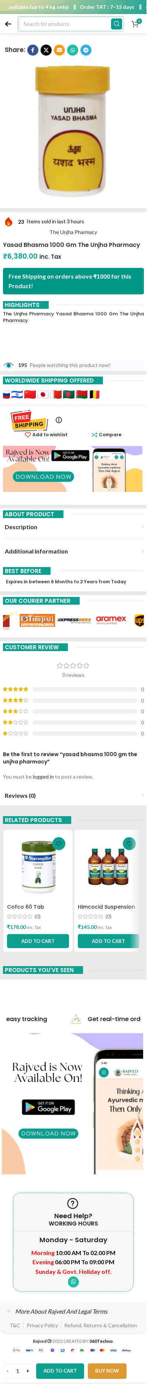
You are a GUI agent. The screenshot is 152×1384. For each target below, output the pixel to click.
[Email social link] (59, 50)
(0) (38, 916)
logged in (43, 776)
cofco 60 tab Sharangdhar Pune (32, 910)
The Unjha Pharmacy (73, 232)
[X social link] (46, 50)
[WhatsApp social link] (72, 50)
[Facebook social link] (32, 50)
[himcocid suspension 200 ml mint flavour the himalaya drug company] (109, 866)
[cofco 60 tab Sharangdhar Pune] (38, 866)
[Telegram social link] (85, 50)
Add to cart (60, 1371)
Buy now (107, 1371)
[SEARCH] (116, 23)
